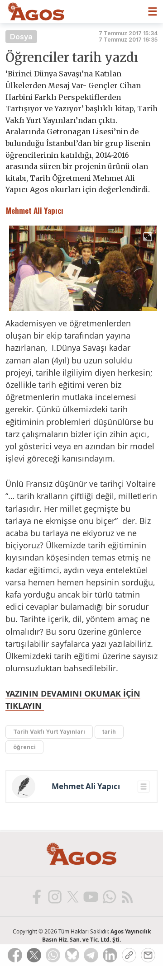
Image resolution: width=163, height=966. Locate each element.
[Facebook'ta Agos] (36, 896)
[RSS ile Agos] (127, 896)
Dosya (21, 36)
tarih (109, 731)
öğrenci (24, 747)
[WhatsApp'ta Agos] (109, 896)
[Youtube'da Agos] (91, 896)
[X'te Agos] (72, 896)
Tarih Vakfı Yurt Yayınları (49, 731)
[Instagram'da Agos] (54, 896)
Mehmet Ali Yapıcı (86, 787)
